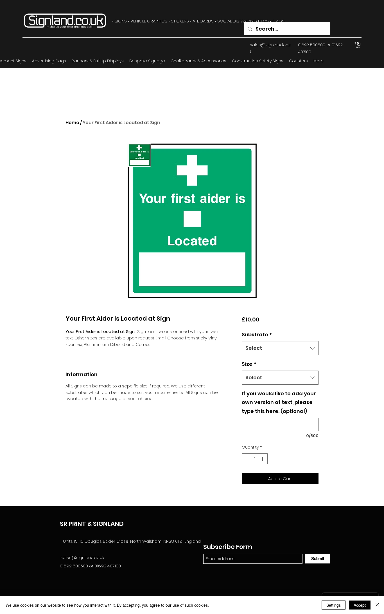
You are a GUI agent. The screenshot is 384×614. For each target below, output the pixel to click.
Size (249, 364)
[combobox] (280, 348)
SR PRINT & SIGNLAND (92, 523)
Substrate (257, 334)
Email (161, 338)
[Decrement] (246, 459)
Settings (333, 605)
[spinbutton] (254, 459)
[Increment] (263, 459)
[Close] (377, 605)
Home (72, 122)
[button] (358, 45)
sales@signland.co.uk (82, 557)
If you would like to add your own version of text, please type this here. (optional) (279, 402)
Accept (360, 605)
